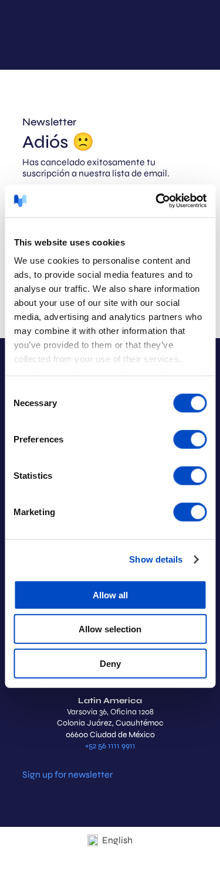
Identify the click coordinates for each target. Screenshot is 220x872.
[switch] (190, 439)
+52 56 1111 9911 (110, 746)
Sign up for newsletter (67, 774)
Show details (155, 559)
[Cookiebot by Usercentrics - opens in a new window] (157, 201)
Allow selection (110, 629)
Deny (110, 663)
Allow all (110, 595)
